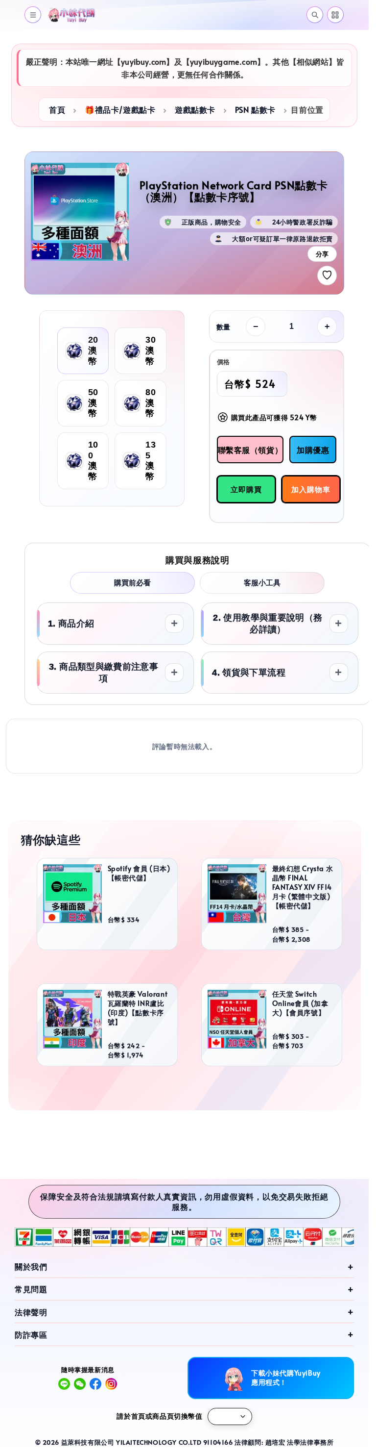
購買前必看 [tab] (132, 582)
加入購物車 (310, 489)
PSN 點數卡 (255, 109)
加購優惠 (313, 449)
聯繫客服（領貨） (250, 449)
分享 (322, 254)
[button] (32, 14)
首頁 (57, 109)
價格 (223, 361)
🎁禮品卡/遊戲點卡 (120, 109)
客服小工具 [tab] (262, 582)
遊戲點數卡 (195, 109)
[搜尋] (314, 14)
